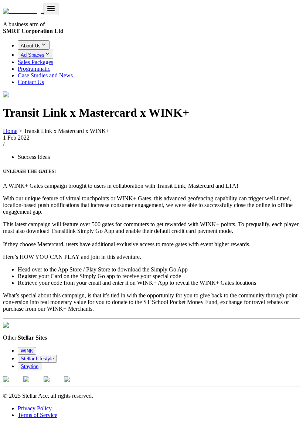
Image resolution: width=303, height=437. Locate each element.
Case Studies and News (45, 75)
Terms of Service (37, 415)
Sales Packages (35, 62)
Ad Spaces (32, 55)
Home (10, 131)
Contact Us (31, 82)
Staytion (29, 366)
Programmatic (34, 69)
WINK (27, 351)
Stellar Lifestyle (37, 358)
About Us (31, 46)
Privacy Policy (35, 408)
